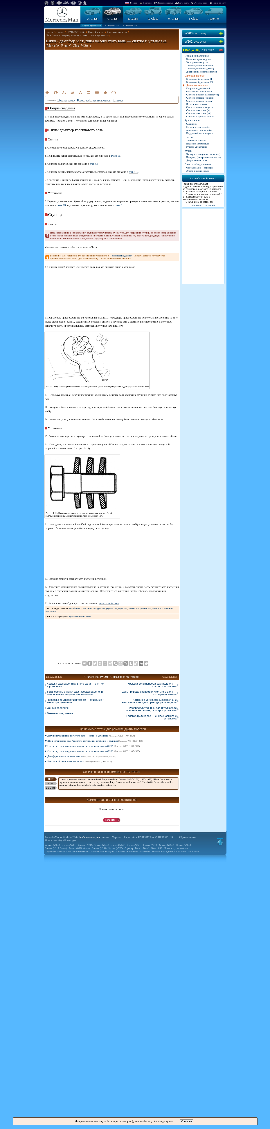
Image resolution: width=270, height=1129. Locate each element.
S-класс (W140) (99, 848)
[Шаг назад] (47, 93)
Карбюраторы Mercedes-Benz (151, 851)
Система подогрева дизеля (200, 116)
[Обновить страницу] (55, 93)
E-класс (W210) (150, 845)
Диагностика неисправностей (201, 71)
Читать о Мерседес (112, 837)
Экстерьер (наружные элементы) (203, 154)
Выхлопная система (196, 104)
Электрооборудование (198, 164)
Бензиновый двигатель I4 (199, 79)
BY (148, 837)
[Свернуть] (221, 50)
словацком (168, 608)
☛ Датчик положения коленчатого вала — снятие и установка (90, 735)
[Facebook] (89, 663)
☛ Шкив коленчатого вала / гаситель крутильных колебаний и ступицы (94, 740)
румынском (146, 608)
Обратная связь (200, 3)
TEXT (50, 779)
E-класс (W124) (134, 845)
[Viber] (115, 663)
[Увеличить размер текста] (72, 93)
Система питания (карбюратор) (202, 94)
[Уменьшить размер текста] (64, 93)
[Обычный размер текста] (80, 93)
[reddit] (146, 663)
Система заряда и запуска (199, 107)
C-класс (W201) (69, 845)
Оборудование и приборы (199, 167)
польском (156, 608)
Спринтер (129, 848)
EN (140, 837)
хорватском (133, 608)
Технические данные (60, 713)
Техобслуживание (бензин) (200, 65)
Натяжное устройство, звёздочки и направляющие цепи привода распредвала (149, 701)
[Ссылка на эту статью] (97, 93)
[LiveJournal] (125, 663)
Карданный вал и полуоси (199, 133)
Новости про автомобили (176, 848)
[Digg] (141, 663)
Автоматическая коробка (199, 130)
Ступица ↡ (118, 100)
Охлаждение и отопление (199, 91)
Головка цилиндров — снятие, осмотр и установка (151, 717)
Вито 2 (146, 848)
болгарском (86, 608)
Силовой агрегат (194, 75)
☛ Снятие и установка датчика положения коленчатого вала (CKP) (92, 746)
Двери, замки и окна (196, 160)
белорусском (99, 608)
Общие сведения (58, 707)
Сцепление (191, 123)
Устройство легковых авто (57, 851)
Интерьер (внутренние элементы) (203, 157)
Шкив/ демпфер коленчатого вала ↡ (94, 100)
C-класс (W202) (85, 845)
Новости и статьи (165, 3)
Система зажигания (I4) (198, 110)
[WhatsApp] (120, 663)
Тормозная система (196, 140)
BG (144, 837)
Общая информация (197, 55)
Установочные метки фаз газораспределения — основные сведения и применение (75, 693)
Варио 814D (157, 848)
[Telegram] (110, 663)
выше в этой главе (109, 603)
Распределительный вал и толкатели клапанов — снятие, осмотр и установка (151, 709)
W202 (112, 25)
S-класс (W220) (115, 848)
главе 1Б (133, 172)
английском (74, 608)
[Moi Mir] (105, 663)
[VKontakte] (84, 663)
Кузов (188, 150)
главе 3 (94, 163)
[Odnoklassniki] (100, 663)
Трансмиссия (192, 120)
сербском (122, 608)
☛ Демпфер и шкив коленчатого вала (80, 756)
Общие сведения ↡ (66, 100)
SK (171, 837)
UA (152, 837)
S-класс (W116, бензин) (56, 848)
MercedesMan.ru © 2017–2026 (61, 837)
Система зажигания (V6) (198, 113)
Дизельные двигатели (197, 85)
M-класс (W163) (183, 845)
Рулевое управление (196, 146)
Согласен (186, 1121)
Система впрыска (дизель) (199, 100)
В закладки (147, 3)
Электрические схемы (197, 170)
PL (167, 837)
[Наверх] (220, 841)
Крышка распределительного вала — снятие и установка (75, 685)
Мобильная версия (89, 837)
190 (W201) (91, 25)
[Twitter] (95, 663)
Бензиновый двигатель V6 (199, 82)
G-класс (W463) (166, 845)
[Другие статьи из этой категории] (88, 93)
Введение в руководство (198, 59)
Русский (133, 3)
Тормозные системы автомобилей (86, 851)
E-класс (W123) (118, 845)
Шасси (189, 137)
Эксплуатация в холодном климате (120, 851)
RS (156, 837)
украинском (111, 608)
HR (160, 837)
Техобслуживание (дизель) (200, 68)
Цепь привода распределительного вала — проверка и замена (149, 693)
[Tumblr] (131, 663)
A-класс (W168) (52, 845)
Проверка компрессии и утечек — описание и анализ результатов (75, 701)
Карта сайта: (131, 837)
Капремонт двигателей (198, 88)
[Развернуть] (221, 33)
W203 (130, 25)
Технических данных (121, 255)
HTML (51, 783)
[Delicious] (136, 663)
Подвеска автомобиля (197, 143)
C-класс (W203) (101, 845)
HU (175, 837)
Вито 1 (138, 848)
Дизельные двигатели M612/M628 (183, 851)
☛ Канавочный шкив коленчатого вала (78, 761)
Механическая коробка (198, 127)
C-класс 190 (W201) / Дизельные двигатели (111, 676)
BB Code (50, 788)
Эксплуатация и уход (197, 62)
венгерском (51, 611)
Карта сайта (183, 3)
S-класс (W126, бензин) (79, 848)
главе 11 (115, 155)
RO (164, 837)
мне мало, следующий (203, 205)
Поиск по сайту (219, 3)
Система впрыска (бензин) (199, 97)
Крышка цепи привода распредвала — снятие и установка (152, 685)
